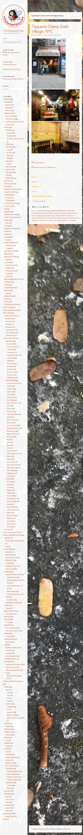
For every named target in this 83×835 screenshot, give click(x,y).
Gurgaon (8, 760)
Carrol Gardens (12, 347)
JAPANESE (9, 147)
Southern (9, 124)
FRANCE (7, 737)
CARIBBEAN (8, 195)
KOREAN (8, 161)
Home (5, 38)
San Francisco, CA (11, 558)
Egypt (7, 690)
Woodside (10, 527)
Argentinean (10, 245)
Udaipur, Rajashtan (13, 780)
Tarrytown (7, 529)
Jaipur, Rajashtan (12, 774)
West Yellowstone (11, 628)
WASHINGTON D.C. (10, 659)
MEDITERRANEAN (10, 251)
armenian (9, 262)
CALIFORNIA (8, 549)
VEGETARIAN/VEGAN (11, 304)
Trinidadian (9, 200)
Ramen (9, 155)
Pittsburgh (9, 642)
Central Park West (13, 383)
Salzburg (8, 726)
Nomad (9, 445)
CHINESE (9, 130)
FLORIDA (7, 572)
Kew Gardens (11, 507)
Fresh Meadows (12, 498)
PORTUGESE (8, 282)
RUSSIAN (7, 285)
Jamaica (9, 504)
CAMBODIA (8, 732)
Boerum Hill (11, 344)
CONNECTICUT (9, 560)
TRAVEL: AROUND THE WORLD (13, 681)
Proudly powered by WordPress (40, 829)
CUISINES (40, 211)
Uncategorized (8, 813)
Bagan (8, 797)
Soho (8, 448)
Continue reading (39, 201)
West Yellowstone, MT (13, 631)
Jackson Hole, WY (11, 667)
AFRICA (6, 687)
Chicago (8, 608)
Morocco (8, 704)
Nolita (9, 442)
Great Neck (9, 321)
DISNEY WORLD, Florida (13, 574)
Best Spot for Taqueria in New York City (65, 213)
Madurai (9, 788)
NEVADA (7, 633)
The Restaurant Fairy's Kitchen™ (13, 79)
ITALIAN (7, 237)
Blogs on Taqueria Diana (38, 215)
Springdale (9, 653)
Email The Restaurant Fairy (11, 69)
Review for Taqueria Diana (49, 218)
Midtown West (11, 434)
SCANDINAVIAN (9, 288)
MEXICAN (63, 211)
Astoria (9, 482)
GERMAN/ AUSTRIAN (11, 228)
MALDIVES (7, 791)
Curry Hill (10, 394)
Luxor (9, 701)
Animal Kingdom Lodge (14, 580)
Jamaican (8, 198)
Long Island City (12, 510)
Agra (7, 752)
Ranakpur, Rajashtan (13, 777)
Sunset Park (11, 375)
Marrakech (10, 712)
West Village (11, 470)
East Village (47, 211)
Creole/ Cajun (8, 206)
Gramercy (10, 411)
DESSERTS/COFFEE (10, 214)
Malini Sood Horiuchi (54, 35)
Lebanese (9, 268)
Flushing (9, 493)
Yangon (8, 802)
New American (10, 119)
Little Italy (10, 423)
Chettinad (10, 785)
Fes (8, 709)
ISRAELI (7, 234)
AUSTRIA (7, 723)
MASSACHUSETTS (10, 611)
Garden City (9, 318)
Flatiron (9, 408)
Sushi (8, 158)
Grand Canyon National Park (15, 541)
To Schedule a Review (10, 64)
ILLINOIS (7, 605)
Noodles (9, 153)
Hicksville (9, 324)
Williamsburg (11, 378)
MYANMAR (8, 794)
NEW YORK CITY (9, 338)
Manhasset (9, 327)
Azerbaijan (7, 181)
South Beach (11, 600)
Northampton (10, 614)
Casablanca (10, 707)
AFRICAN (7, 102)
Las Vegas (9, 636)
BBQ (8, 164)
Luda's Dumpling (8, 307)
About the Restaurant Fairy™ (12, 42)
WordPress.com (65, 829)
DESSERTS (7, 212)
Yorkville (10, 476)
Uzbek (5, 819)
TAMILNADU (10, 782)
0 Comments (72, 220)
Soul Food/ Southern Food (14, 122)
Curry (9, 150)
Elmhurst (10, 490)
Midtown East (11, 431)
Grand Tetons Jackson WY (14, 664)
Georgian (7, 226)
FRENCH (7, 220)
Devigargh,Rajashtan (13, 771)
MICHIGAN (8, 617)
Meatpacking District (14, 428)
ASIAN (6, 127)
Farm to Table (10, 116)
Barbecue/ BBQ (9, 183)
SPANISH (7, 290)
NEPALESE (9, 169)
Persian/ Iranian (11, 271)
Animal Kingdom (12, 577)
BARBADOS (8, 729)
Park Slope (10, 369)
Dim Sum (9, 133)
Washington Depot (12, 566)
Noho (8, 439)
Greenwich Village (13, 414)
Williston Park (10, 335)
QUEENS (8, 479)
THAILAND (8, 805)
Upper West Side (12, 468)
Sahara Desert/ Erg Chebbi (15, 718)
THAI (7, 175)
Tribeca (9, 459)
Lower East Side (12, 425)
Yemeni (8, 276)
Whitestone (11, 524)
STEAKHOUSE (8, 296)
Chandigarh (9, 754)
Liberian (8, 108)
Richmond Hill (11, 515)
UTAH (6, 645)
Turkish (8, 273)
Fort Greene (11, 363)
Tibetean (7, 302)
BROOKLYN (9, 341)
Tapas (7, 293)
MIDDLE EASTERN (10, 257)
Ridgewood (10, 518)
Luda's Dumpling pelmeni (11, 310)
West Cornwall (10, 569)
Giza (8, 698)
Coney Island (11, 358)
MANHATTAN (55, 211)
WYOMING (7, 662)
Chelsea (9, 386)
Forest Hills (10, 496)
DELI (5, 209)
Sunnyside (10, 521)
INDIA (6, 749)
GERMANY (7, 743)
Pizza (7, 240)
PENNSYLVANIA (9, 639)
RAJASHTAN (10, 768)
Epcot (9, 583)
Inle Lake (9, 799)
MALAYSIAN (10, 167)
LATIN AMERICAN (10, 243)
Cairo (8, 695)
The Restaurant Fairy (13, 30)
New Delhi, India (11, 766)
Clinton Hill (10, 392)
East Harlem (11, 397)
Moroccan (9, 110)
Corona (9, 487)
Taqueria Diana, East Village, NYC (50, 29)
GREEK (6, 231)
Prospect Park (11, 372)
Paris (7, 740)
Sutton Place (11, 451)
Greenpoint (10, 366)
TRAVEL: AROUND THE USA (12, 535)
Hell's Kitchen (11, 420)
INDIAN (8, 144)
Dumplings (10, 136)
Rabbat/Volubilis (12, 715)
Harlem (9, 417)
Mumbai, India (10, 763)
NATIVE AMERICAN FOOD (12, 279)
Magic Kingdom (12, 591)
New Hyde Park (11, 330)
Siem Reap (9, 735)
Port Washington (11, 333)
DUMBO (9, 361)
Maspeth (10, 513)
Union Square (11, 462)
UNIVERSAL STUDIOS (13, 603)
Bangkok (8, 808)
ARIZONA (7, 538)
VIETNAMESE (10, 178)
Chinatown (10, 389)
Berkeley (9, 552)
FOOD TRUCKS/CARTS (11, 217)
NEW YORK (70, 211)
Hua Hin (8, 811)
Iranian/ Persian (11, 265)
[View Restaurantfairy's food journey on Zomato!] (14, 55)
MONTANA (8, 625)
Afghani (8, 259)
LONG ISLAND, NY (10, 316)
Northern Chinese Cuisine (15, 139)
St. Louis (8, 622)
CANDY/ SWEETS (10, 192)
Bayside (9, 484)
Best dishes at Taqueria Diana (44, 213)
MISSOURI (7, 619)
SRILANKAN (10, 172)
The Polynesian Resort (14, 594)
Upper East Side (12, 465)
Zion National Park (12, 656)
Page (7, 546)
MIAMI (8, 597)
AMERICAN (8, 113)
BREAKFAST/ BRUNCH (11, 189)
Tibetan (6, 299)
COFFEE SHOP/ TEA (10, 203)
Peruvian (8, 248)
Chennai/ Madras (11, 757)
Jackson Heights (12, 501)
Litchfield (9, 563)
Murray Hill (10, 437)
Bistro (8, 223)
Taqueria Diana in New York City (66, 218)
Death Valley (10, 555)
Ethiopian (9, 105)
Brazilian (7, 186)
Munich (8, 746)
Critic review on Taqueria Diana (56, 215)
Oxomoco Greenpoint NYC (11, 532)
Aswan (9, 692)
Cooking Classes (9, 816)
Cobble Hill (10, 349)
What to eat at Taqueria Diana (58, 220)
